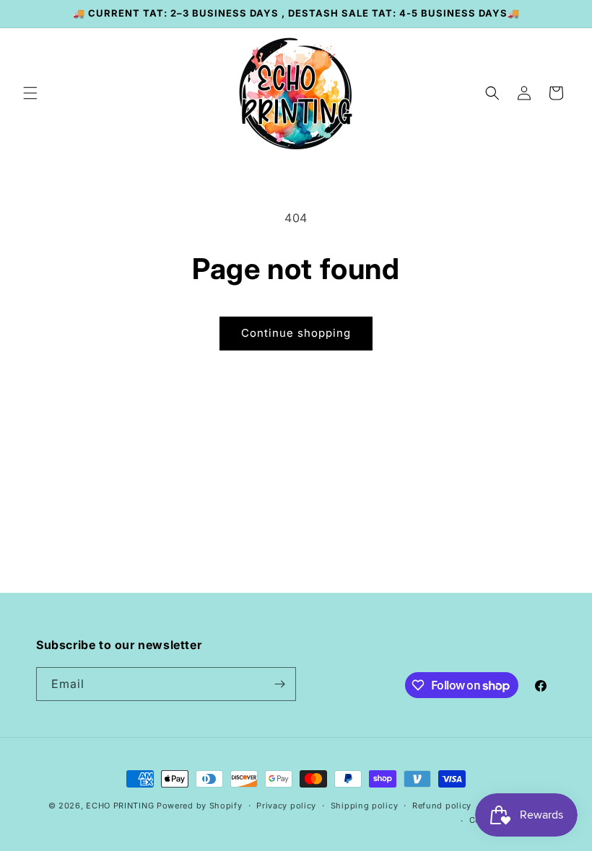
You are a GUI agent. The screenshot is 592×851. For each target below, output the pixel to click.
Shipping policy (365, 806)
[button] (30, 93)
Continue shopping (296, 333)
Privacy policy (286, 806)
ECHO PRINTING (120, 806)
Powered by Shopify (200, 806)
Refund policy (441, 806)
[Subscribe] (279, 684)
